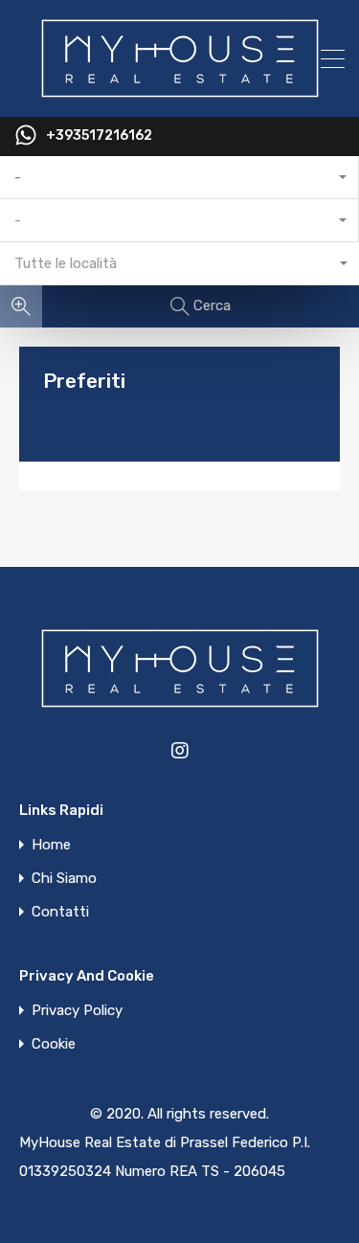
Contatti (60, 912)
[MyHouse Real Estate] (180, 93)
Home (51, 845)
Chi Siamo (64, 878)
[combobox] (179, 177)
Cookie (54, 1044)
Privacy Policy (77, 1011)
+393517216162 (99, 136)
